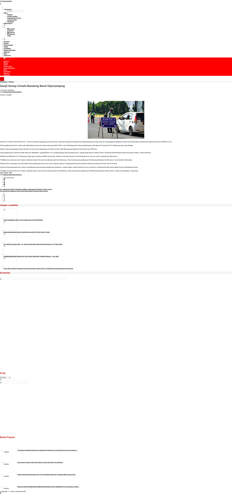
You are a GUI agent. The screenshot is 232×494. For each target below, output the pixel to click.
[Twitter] (4, 181)
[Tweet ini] (4, 196)
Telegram (12, 34)
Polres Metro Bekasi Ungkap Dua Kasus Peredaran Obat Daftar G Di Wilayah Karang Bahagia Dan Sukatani (38, 268)
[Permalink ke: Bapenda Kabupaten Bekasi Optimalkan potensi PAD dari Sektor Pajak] (10, 230)
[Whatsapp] (4, 201)
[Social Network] (4, 27)
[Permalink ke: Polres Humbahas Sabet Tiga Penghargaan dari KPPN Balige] (10, 218)
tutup (2, 78)
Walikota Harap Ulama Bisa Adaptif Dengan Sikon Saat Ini (24, 191)
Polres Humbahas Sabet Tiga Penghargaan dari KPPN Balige (23, 220)
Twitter (11, 30)
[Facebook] (4, 179)
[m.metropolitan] (6, 1)
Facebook (12, 29)
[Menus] (0, 3)
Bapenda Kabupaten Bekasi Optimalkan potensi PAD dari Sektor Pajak (27, 232)
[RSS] (4, 186)
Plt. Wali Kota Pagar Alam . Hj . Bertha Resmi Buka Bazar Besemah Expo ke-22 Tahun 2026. (33, 244)
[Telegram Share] (4, 199)
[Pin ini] (4, 197)
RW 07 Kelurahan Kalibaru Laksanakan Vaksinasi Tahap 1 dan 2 (26, 189)
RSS (10, 36)
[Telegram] (4, 184)
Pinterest (12, 32)
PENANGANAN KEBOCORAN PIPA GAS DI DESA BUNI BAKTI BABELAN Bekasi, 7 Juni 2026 (31, 256)
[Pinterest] (4, 183)
